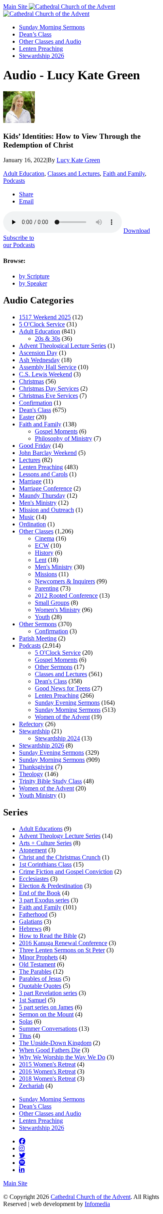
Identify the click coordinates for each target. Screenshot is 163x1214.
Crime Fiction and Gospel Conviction (66, 871)
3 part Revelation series (48, 993)
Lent (40, 559)
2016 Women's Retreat (47, 1071)
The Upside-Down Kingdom (55, 1042)
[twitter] (22, 1155)
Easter (26, 417)
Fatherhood (33, 914)
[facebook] (22, 1141)
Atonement (33, 850)
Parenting (47, 588)
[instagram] (22, 1148)
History (44, 552)
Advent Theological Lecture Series (62, 345)
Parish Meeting (38, 638)
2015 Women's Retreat (47, 1064)
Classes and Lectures (73, 173)
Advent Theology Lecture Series (59, 835)
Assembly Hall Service (47, 367)
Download (136, 230)
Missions (46, 574)
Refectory (31, 724)
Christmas (31, 381)
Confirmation (35, 402)
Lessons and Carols (43, 474)
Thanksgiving (36, 766)
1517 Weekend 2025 (45, 317)
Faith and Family (124, 173)
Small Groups (52, 602)
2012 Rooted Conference (66, 595)
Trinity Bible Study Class (50, 781)
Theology (31, 774)
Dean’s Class (35, 34)
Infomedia (97, 1204)
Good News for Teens (62, 688)
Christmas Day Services (49, 388)
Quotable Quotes (40, 985)
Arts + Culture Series (45, 843)
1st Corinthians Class (45, 864)
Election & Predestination (51, 885)
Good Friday (35, 445)
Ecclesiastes (34, 878)
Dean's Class (35, 410)
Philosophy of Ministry (63, 438)
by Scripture (34, 276)
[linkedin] (22, 1169)
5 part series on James (46, 1007)
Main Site (16, 6)
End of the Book (40, 893)
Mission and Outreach (46, 509)
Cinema (44, 538)
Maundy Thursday (42, 495)
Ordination (32, 524)
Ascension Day (38, 352)
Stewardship (34, 731)
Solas (25, 1021)
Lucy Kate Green (78, 160)
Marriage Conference (45, 488)
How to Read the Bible (48, 935)
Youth (42, 617)
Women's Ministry (57, 609)
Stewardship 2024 (57, 738)
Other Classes (36, 531)
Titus (25, 1035)
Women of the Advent (62, 716)
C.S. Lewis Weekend (45, 374)
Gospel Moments (56, 431)
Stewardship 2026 (41, 55)
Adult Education (23, 173)
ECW (42, 545)
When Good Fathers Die (49, 1050)
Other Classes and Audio (50, 41)
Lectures (29, 459)
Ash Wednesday (39, 360)
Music (26, 517)
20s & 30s (47, 338)
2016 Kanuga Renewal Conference (63, 943)
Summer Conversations (48, 1028)
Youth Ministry (38, 795)
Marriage (30, 481)
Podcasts (14, 180)
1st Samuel (32, 1000)
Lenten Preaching (41, 48)
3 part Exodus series (44, 900)
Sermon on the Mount (46, 1014)
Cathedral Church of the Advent (91, 1196)
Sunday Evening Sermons (67, 702)
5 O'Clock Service (42, 324)
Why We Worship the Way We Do (62, 1057)
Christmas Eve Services (48, 395)
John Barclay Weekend (48, 452)
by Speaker (33, 283)
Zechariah (31, 1085)
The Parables (35, 971)
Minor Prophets (38, 957)
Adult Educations (41, 828)
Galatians (30, 921)
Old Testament (37, 964)
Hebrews (30, 928)
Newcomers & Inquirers (65, 581)
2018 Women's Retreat (47, 1078)
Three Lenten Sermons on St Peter (62, 950)
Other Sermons (38, 624)
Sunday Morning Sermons (52, 27)
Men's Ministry (38, 502)
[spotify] (22, 1162)
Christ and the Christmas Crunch (59, 857)
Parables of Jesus (40, 978)
